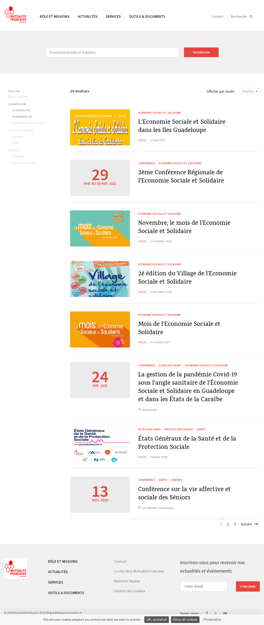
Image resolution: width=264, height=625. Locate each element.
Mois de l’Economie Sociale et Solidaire (179, 329)
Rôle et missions (55, 16)
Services (113, 16)
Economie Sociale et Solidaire (159, 112)
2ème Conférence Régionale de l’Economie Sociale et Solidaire (181, 177)
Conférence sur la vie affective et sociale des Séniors (184, 494)
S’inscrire (248, 586)
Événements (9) (22, 116)
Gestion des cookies (129, 590)
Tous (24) (13, 91)
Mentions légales (127, 581)
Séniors (176, 480)
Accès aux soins (170, 365)
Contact (217, 16)
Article (142, 140)
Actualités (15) (21, 110)
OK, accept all (156, 619)
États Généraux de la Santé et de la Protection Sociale (187, 443)
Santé (201, 429)
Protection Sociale (179, 429)
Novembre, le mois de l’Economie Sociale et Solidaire (184, 228)
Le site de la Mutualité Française (139, 571)
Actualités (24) (17, 104)
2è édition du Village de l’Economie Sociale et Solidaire (187, 278)
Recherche (239, 16)
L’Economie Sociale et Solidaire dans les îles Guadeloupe (181, 127)
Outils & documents (147, 16)
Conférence (146, 163)
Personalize (212, 619)
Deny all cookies (185, 619)
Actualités (88, 16)
